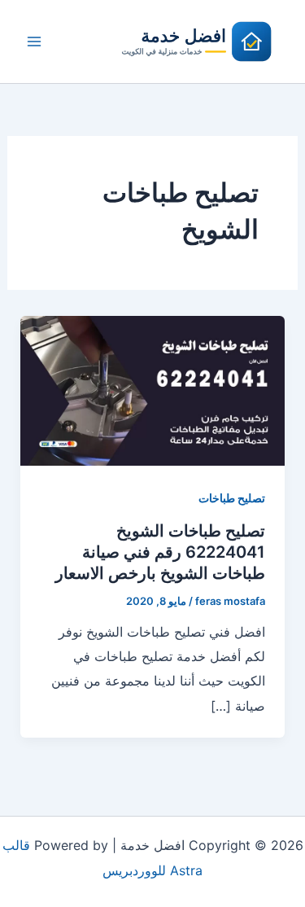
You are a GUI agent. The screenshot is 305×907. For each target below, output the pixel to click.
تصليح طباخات (231, 498)
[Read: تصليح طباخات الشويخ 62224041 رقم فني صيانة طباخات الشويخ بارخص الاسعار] (152, 389)
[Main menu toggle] (34, 41)
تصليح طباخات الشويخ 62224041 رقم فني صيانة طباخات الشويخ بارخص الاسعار (160, 552)
